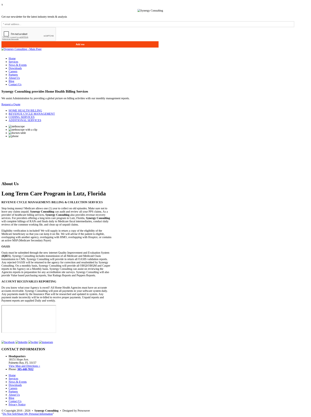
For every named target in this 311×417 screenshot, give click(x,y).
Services (13, 61)
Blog (11, 81)
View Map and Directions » (24, 365)
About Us (14, 77)
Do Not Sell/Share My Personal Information (28, 413)
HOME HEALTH (25, 110)
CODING (22, 117)
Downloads (15, 68)
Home (12, 58)
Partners (13, 74)
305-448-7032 (25, 369)
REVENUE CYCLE (32, 113)
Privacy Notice (17, 404)
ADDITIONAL (25, 120)
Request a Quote (10, 104)
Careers (13, 71)
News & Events (18, 64)
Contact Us (15, 84)
